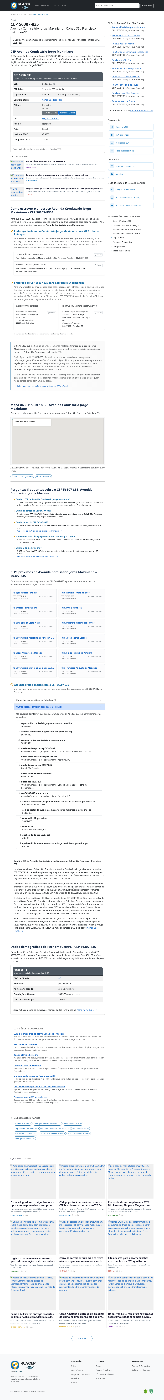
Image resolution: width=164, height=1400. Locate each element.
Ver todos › (28, 1159)
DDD (55, 5)
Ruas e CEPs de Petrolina (26, 1054)
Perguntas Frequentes (122, 242)
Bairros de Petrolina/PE (25, 1044)
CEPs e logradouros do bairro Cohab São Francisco (39, 1033)
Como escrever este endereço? (126, 225)
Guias (63, 5)
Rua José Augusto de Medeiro (27, 652)
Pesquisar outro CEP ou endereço (30, 1097)
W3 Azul (19, 1372)
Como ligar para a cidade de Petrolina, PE (36, 700)
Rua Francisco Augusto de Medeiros (79, 667)
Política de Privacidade (142, 1370)
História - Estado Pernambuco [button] (52, 1133)
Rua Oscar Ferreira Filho (25, 607)
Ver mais (82, 1338)
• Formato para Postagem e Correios (126, 233)
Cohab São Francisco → (141, 110)
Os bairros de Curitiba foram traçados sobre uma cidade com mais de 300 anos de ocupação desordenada (130, 1317)
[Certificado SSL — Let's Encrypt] (151, 1391)
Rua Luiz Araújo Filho (122, 60)
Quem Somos (77, 1370)
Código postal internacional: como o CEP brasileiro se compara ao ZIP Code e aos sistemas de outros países (81, 1205)
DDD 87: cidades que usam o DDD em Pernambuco (39, 1086)
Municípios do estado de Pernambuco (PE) (35, 1076)
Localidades (31, 167)
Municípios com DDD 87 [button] (25, 1138)
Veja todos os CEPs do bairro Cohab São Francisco (38, 531)
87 (59, 978)
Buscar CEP (100, 1378)
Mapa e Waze (118, 238)
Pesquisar (147, 5)
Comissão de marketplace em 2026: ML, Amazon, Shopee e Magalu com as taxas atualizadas (130, 1205)
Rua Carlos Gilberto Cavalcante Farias (130, 51)
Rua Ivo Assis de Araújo (123, 43)
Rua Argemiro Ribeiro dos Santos (78, 622)
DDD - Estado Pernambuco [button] (79, 1133)
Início (36, 5)
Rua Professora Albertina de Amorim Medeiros (33, 637)
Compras (29, 194)
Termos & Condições (141, 1366)
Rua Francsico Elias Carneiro (125, 93)
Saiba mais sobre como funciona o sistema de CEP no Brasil (42, 386)
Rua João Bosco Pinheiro (25, 592)
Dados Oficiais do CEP (122, 221)
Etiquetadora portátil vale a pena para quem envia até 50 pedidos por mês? (64, 188)
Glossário (75, 1378)
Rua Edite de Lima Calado (74, 637)
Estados (45, 5)
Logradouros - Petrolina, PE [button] (26, 1128)
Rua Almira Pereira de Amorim (76, 652)
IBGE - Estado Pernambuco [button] (26, 1133)
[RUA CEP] (20, 5)
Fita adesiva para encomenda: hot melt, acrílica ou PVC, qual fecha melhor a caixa (128, 1261)
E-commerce (113, 1215)
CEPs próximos (119, 246)
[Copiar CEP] (54, 84)
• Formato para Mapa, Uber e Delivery (127, 229)
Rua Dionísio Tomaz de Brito (75, 592)
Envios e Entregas (18, 1327)
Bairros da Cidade (67, 113)
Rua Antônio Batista (71, 607)
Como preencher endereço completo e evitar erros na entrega (57, 175)
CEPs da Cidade (50, 113)
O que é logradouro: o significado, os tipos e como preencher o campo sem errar (33, 1205)
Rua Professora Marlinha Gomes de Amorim (33, 667)
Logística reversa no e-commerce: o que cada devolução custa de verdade (33, 1259)
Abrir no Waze (44, 476)
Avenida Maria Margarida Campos (128, 27)
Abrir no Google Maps (23, 476)
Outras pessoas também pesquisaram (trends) (39, 706)
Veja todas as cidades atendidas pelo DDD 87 (36, 556)
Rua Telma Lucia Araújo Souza (126, 68)
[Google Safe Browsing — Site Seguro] (145, 1391)
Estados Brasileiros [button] (23, 1123)
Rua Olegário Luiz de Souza (125, 84)
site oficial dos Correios (30, 334)
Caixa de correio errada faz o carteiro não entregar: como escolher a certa (81, 1259)
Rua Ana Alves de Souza (123, 101)
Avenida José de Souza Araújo (126, 35)
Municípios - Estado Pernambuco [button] (47, 1123)
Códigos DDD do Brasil (105, 1374)
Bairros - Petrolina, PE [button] (73, 1123)
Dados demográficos (121, 251)
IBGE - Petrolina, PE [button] (80, 1128)
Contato (74, 1382)
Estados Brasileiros (104, 1370)
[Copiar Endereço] (79, 94)
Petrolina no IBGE (85, 1009)
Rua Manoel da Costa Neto (26, 622)
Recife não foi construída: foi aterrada (45, 161)
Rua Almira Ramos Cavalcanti (126, 76)
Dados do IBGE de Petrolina (27, 1065)
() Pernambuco (50, 118)
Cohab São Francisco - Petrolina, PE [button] (55, 1128)
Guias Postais (31, 181)
